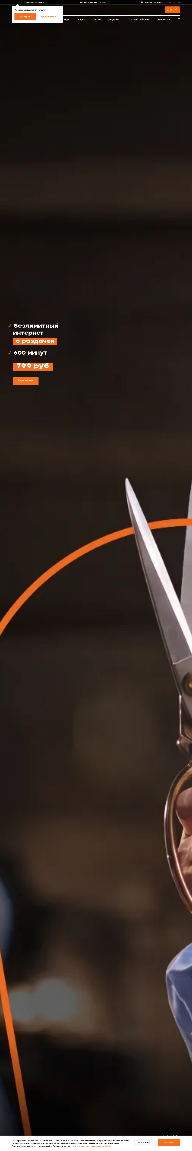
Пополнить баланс (139, 19)
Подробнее (144, 1142)
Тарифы (64, 19)
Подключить (25, 380)
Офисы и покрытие (172, 2)
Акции (97, 19)
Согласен (169, 1142)
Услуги (81, 19)
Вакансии (164, 19)
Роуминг (114, 19)
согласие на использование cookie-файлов (92, 1146)
